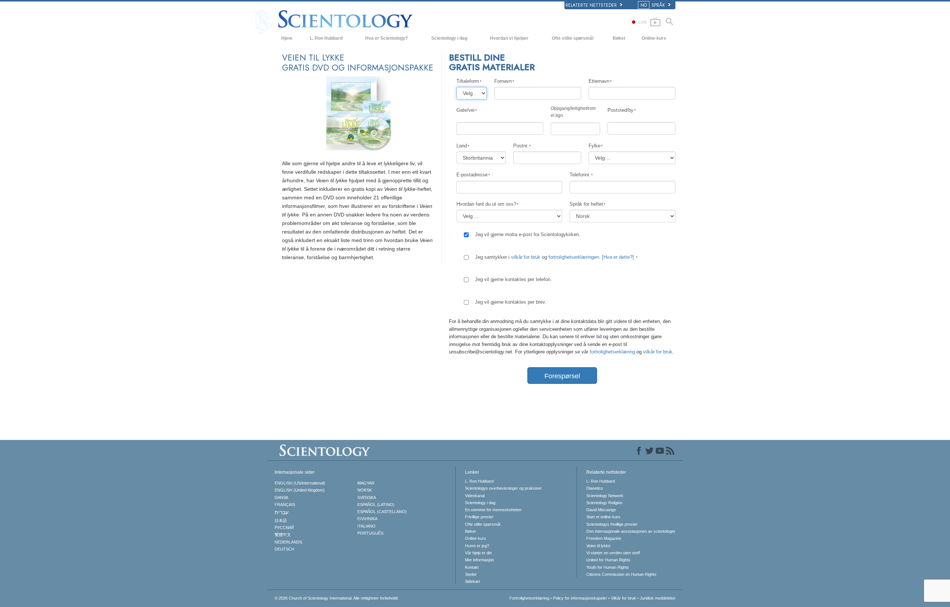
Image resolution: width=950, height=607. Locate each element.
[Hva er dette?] (618, 257)
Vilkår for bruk (623, 598)
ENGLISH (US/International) (300, 483)
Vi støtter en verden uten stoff (613, 553)
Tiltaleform (467, 81)
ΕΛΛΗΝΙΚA (367, 518)
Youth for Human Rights (607, 567)
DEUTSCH (284, 549)
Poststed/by (620, 110)
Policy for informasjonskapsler (580, 598)
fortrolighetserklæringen (573, 257)
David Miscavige (601, 510)
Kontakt (472, 567)
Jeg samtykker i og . (554, 257)
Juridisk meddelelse (657, 598)
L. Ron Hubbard (326, 38)
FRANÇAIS (285, 504)
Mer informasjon (479, 560)
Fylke (594, 146)
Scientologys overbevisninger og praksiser (503, 488)
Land (461, 146)
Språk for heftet (586, 204)
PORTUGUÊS (370, 533)
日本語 (281, 520)
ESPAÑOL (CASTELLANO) (382, 511)
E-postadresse (472, 174)
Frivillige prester (479, 517)
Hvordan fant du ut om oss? (486, 204)
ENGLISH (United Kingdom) (300, 490)
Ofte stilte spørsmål (572, 38)
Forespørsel (562, 376)
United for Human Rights (608, 560)
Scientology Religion (604, 502)
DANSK (281, 497)
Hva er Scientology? (386, 38)
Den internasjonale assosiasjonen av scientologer (630, 531)
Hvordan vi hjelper (509, 38)
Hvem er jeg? (477, 546)
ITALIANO (366, 526)
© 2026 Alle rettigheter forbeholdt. (337, 598)
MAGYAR (365, 483)
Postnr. (520, 146)
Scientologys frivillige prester (612, 524)
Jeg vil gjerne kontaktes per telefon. (513, 279)
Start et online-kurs (603, 517)
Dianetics (594, 488)
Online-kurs (654, 38)
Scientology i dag (449, 38)
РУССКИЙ (284, 527)
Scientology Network (604, 495)
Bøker (619, 38)
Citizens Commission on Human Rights (621, 574)
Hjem (286, 38)
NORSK (364, 490)
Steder (471, 574)
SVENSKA (366, 497)
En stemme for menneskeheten (493, 510)
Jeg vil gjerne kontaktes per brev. (510, 302)
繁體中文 (283, 534)
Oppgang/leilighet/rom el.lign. (573, 112)
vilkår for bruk (525, 257)
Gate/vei (465, 110)
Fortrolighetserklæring (529, 598)
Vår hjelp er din (478, 553)
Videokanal (475, 495)
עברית (281, 512)
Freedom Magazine (603, 538)
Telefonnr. (580, 174)
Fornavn (503, 81)
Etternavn (599, 81)
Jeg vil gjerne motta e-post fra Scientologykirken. (527, 234)
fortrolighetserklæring (613, 352)
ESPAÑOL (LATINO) (375, 504)
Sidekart (472, 581)
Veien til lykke (598, 546)
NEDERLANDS (288, 542)
